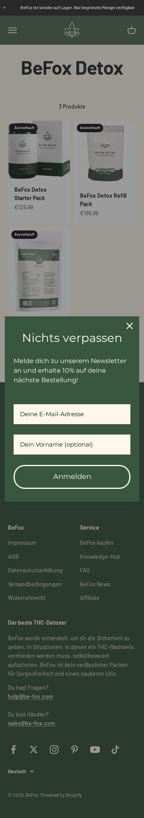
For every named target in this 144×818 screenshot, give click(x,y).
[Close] (129, 326)
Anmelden (72, 476)
